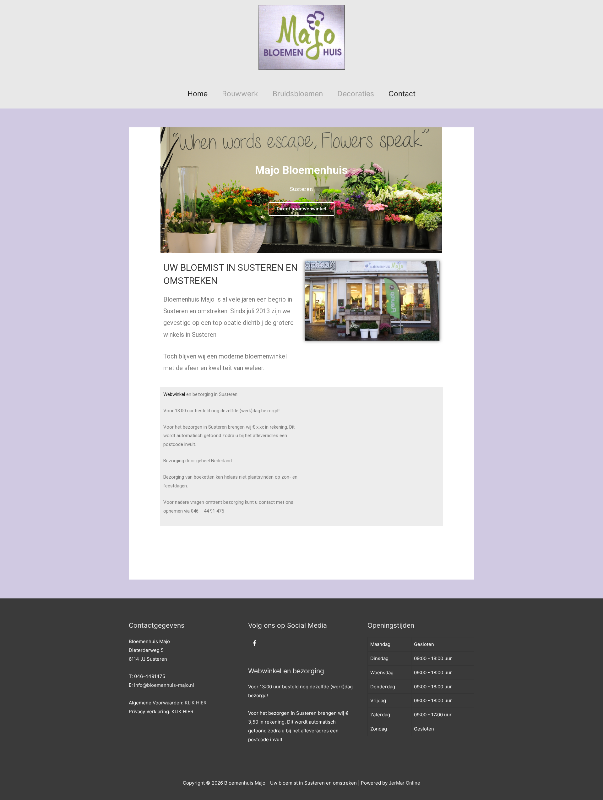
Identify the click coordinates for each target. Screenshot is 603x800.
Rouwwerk (240, 93)
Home (197, 93)
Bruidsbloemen (298, 93)
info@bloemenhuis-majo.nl (164, 685)
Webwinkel (174, 394)
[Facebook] (254, 643)
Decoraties (355, 93)
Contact (402, 93)
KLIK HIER (196, 703)
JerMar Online (404, 783)
